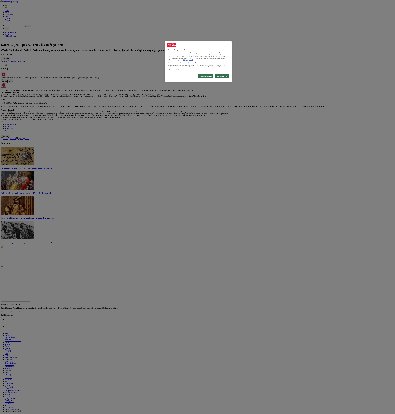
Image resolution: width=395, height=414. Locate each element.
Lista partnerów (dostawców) (175, 69)
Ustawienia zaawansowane (175, 76)
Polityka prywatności (188, 60)
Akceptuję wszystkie (221, 76)
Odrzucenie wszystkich (206, 76)
